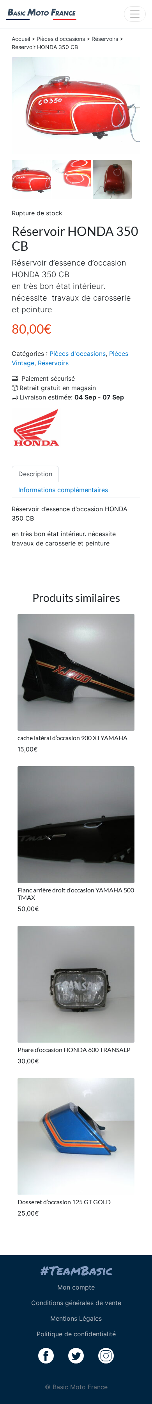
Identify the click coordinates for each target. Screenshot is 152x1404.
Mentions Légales (76, 1318)
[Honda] (36, 427)
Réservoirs (105, 38)
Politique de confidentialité (76, 1334)
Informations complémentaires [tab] (63, 490)
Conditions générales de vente (76, 1303)
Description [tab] (35, 474)
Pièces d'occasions (61, 38)
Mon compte (76, 1287)
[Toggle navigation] (135, 14)
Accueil (21, 38)
